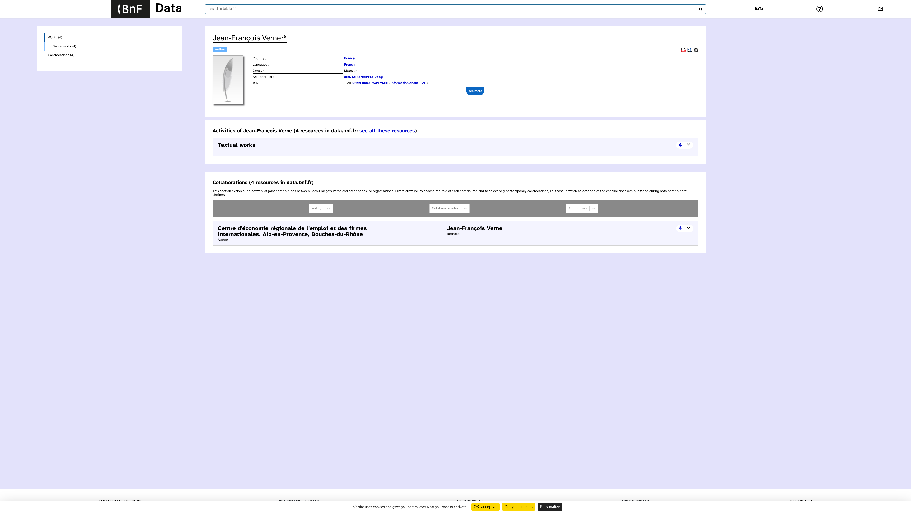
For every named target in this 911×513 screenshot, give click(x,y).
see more (475, 91)
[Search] (700, 8)
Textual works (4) (64, 46)
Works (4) (55, 37)
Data (168, 8)
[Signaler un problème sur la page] (284, 38)
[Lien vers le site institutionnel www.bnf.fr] (130, 9)
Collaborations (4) (61, 55)
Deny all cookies (519, 507)
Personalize (550, 507)
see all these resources (387, 130)
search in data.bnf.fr (223, 8)
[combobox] (455, 9)
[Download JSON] (696, 51)
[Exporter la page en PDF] (683, 51)
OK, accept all (485, 507)
